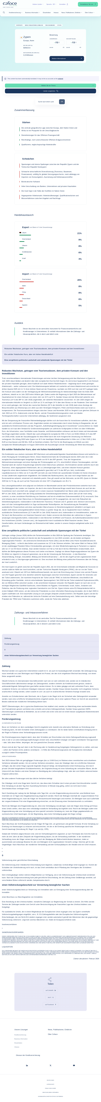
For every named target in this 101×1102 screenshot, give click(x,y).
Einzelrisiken (18, 1043)
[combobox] (47, 102)
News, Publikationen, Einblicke (60, 1030)
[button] (4, 12)
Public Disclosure (50, 1088)
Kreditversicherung (20, 1035)
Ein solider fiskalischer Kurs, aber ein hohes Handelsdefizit (28, 354)
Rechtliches (50, 1080)
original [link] (60, 78)
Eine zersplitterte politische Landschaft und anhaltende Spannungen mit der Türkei (38, 360)
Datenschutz (50, 1084)
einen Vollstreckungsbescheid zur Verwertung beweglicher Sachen (31, 655)
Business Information (21, 1039)
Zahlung (7, 638)
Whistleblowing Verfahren (50, 1092)
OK (63, 101)
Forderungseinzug (11, 644)
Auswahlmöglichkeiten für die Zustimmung (50, 1096)
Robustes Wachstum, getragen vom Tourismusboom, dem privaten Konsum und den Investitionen (44, 349)
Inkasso (16, 1047)
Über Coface (53, 1034)
